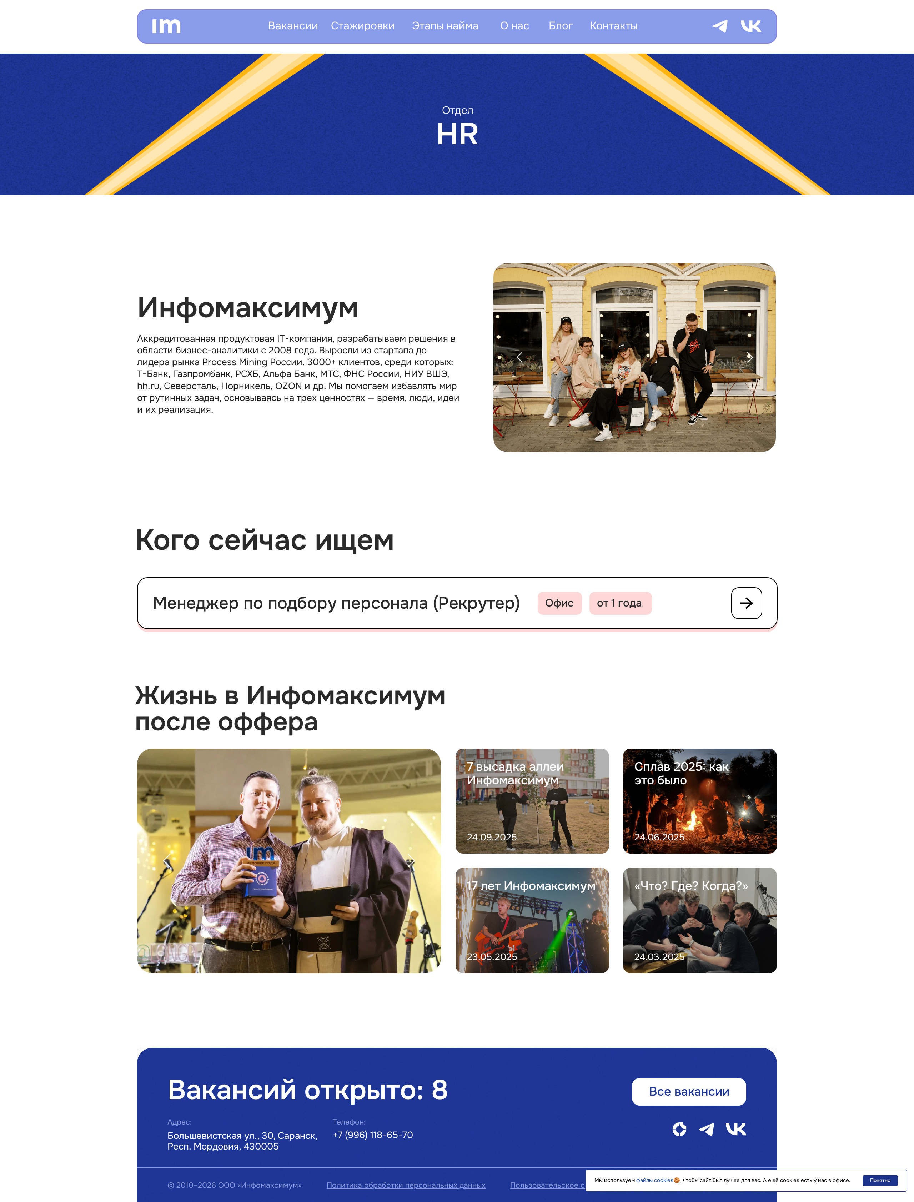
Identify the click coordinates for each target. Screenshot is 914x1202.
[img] (700, 920)
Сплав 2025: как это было (681, 773)
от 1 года (619, 603)
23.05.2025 (492, 957)
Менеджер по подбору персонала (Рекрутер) (336, 603)
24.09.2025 (492, 837)
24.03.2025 (659, 957)
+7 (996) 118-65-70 (373, 1135)
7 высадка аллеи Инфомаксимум (515, 773)
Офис (559, 603)
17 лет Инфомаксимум (531, 886)
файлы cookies (654, 1180)
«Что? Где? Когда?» (691, 886)
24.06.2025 (659, 837)
